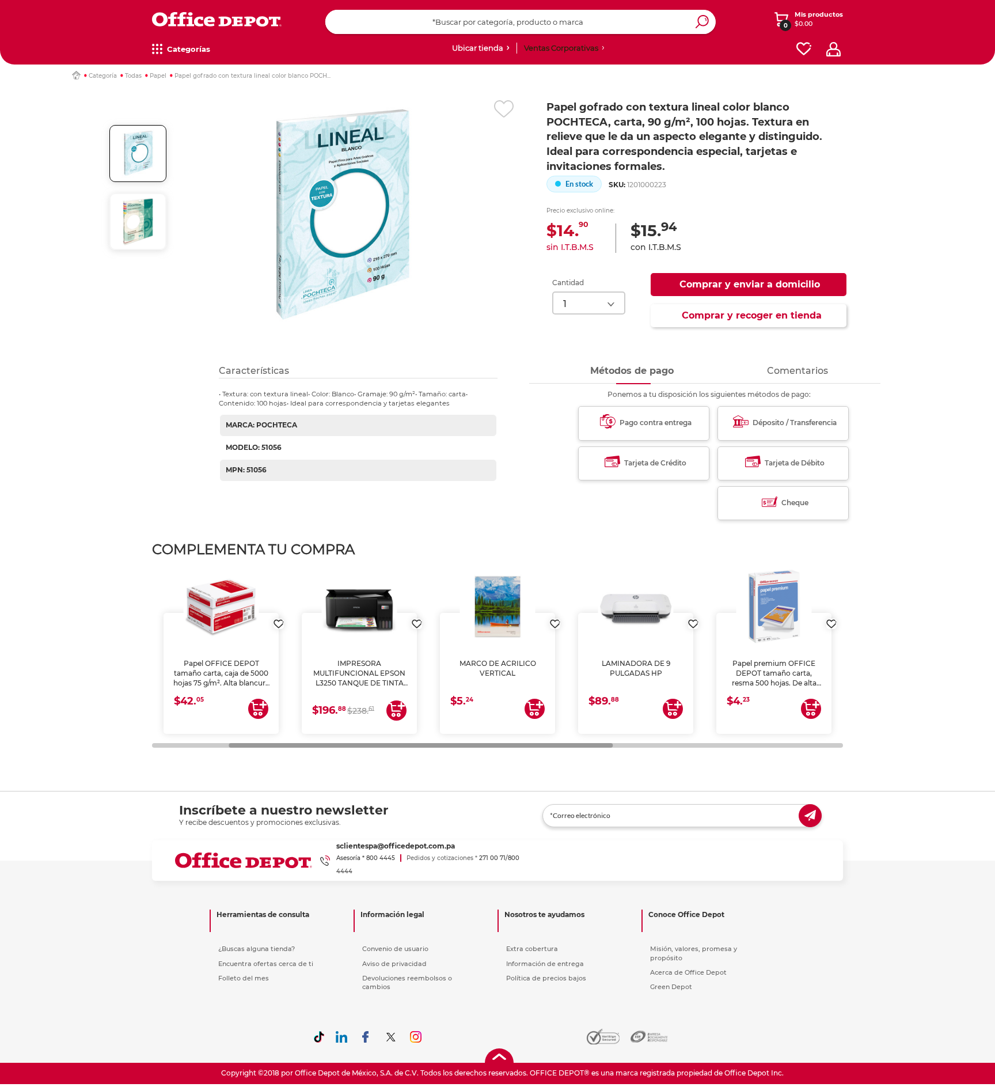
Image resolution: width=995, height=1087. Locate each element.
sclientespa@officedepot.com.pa (395, 846)
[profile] (833, 49)
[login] (279, 618)
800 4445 (380, 858)
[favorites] (803, 49)
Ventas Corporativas (561, 47)
